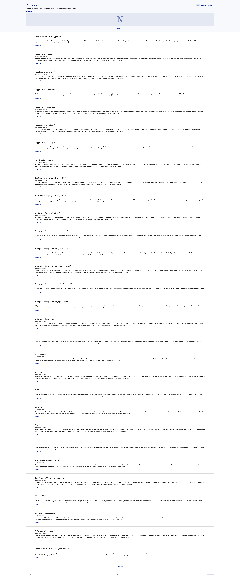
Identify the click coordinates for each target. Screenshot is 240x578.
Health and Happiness (44, 160)
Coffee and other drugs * (45, 531)
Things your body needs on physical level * (52, 302)
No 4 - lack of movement (45, 513)
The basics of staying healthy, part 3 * (50, 178)
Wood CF (38, 443)
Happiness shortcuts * (44, 54)
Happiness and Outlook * (45, 125)
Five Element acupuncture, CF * (48, 460)
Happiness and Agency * (45, 143)
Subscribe (210, 5)
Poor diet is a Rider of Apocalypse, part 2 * (52, 549)
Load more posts (119, 566)
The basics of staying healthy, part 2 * (50, 196)
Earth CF (38, 407)
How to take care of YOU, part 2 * (48, 37)
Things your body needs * (45, 319)
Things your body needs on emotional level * (53, 266)
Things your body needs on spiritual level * (52, 249)
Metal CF (38, 390)
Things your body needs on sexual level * (51, 231)
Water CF (38, 372)
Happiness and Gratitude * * (46, 107)
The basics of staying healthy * (47, 213)
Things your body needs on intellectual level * (53, 284)
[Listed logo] (27, 5)
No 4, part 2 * (40, 496)
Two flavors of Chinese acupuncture (49, 478)
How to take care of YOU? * (45, 337)
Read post (37, 45)
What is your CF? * (42, 354)
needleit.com (29, 11)
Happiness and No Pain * (45, 90)
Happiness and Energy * (45, 72)
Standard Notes (210, 574)
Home (198, 5)
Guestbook (203, 5)
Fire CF (37, 425)
